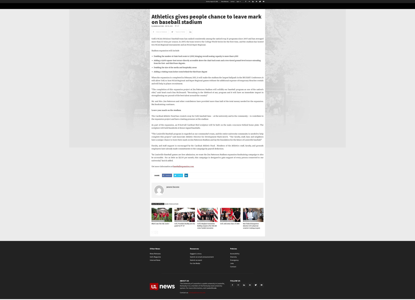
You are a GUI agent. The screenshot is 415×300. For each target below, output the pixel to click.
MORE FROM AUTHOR (171, 204)
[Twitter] (260, 1)
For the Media (195, 263)
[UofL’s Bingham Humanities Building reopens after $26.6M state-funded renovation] (207, 215)
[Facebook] (245, 1)
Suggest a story (195, 254)
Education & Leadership (250, 221)
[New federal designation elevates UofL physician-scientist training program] (253, 215)
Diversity (233, 257)
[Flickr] (249, 1)
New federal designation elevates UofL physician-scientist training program (251, 226)
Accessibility (234, 254)
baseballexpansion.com (183, 166)
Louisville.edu (211, 288)
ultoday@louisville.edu (197, 292)
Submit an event (196, 260)
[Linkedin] (253, 1)
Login (238, 1)
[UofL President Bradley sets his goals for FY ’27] (184, 215)
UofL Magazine (155, 257)
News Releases (224, 1)
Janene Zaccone (158, 26)
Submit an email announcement (202, 257)
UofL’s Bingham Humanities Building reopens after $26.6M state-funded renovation (207, 226)
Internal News (155, 260)
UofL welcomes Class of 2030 (229, 224)
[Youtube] (263, 1)
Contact (233, 1)
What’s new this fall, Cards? (160, 224)
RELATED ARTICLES (158, 204)
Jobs (232, 263)
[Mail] (256, 1)
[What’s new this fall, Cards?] (162, 215)
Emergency (234, 260)
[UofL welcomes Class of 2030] (230, 215)
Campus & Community (158, 221)
